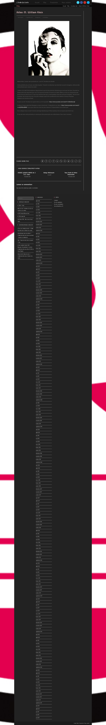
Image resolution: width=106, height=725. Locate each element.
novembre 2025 (39, 224)
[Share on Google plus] (49, 161)
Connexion (56, 200)
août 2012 (38, 670)
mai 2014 (37, 607)
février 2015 (38, 581)
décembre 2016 (39, 521)
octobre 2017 (38, 495)
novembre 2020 (39, 394)
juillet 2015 (38, 566)
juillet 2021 (38, 370)
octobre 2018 (38, 459)
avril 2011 (37, 717)
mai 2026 (37, 206)
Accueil (64, 6)
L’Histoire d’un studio (28, 230)
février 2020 (38, 411)
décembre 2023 (39, 290)
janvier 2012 (38, 691)
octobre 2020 (38, 397)
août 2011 (37, 705)
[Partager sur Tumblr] (72, 161)
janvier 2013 (38, 655)
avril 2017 (38, 509)
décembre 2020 (39, 391)
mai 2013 (37, 643)
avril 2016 (38, 539)
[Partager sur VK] (64, 161)
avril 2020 (38, 405)
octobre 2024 (38, 260)
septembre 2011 (39, 702)
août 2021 (38, 367)
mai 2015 (37, 572)
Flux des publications (58, 202)
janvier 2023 (38, 319)
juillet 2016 (38, 530)
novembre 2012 (39, 661)
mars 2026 (38, 212)
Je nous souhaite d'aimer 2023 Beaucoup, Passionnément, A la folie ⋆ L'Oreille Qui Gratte (25, 247)
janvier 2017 (38, 518)
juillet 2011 (37, 708)
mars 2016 (38, 542)
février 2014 (38, 616)
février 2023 (38, 316)
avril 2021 (37, 379)
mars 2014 (38, 613)
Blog (68, 6)
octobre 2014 (38, 593)
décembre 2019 (39, 417)
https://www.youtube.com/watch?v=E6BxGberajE (62, 101)
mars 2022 (38, 346)
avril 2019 (38, 441)
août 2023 (38, 301)
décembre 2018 (39, 453)
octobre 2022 (38, 328)
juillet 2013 (38, 637)
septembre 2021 (39, 364)
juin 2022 (37, 337)
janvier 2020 (38, 414)
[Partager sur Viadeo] (76, 161)
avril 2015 (38, 575)
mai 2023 (37, 307)
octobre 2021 (38, 361)
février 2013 (38, 652)
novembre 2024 (39, 257)
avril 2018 (38, 477)
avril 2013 (38, 646)
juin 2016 (37, 533)
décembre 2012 (39, 658)
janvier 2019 (38, 450)
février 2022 (38, 349)
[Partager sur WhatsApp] (79, 161)
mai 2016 (37, 536)
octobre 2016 (38, 527)
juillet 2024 (38, 269)
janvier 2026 (38, 218)
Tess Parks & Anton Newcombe (71, 173)
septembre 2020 (39, 399)
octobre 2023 (38, 296)
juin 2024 (37, 272)
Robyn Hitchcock (49, 172)
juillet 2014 (38, 601)
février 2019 (38, 447)
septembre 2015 (39, 560)
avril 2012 (37, 682)
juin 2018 (37, 471)
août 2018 (38, 465)
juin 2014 (37, 604)
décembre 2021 (39, 355)
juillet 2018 (38, 468)
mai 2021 (37, 376)
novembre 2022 (39, 325)
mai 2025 (37, 239)
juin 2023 (37, 304)
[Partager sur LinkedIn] (57, 161)
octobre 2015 (38, 557)
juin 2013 (37, 640)
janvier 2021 (38, 388)
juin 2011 (37, 711)
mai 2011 (37, 714)
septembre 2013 (39, 631)
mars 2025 (38, 245)
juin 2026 (37, 203)
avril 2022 (38, 343)
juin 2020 (37, 402)
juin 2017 (37, 503)
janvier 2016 (38, 548)
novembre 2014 (39, 590)
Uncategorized (74, 6)
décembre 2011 (39, 694)
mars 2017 (38, 512)
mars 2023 (38, 313)
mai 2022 (37, 340)
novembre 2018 (39, 456)
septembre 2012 (39, 667)
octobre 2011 (38, 699)
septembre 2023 (39, 298)
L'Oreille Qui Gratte (22, 2)
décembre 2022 (39, 322)
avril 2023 (38, 310)
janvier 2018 (38, 486)
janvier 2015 (38, 584)
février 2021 (38, 385)
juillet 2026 (38, 200)
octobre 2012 (38, 664)
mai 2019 (37, 438)
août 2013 (38, 634)
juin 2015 (37, 569)
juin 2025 (37, 236)
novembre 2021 (39, 358)
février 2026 (38, 215)
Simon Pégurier (20, 17)
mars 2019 (38, 444)
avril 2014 (38, 610)
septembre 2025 (39, 230)
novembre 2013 (39, 625)
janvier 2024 (38, 287)
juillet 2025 (38, 233)
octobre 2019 (38, 423)
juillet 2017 (38, 500)
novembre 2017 (39, 492)
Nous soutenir (87, 723)
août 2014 (38, 599)
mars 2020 (38, 408)
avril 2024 (38, 278)
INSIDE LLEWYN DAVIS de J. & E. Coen (27, 173)
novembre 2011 (39, 697)
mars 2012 (38, 685)
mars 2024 (38, 281)
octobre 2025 (38, 227)
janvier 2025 (38, 251)
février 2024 (38, 284)
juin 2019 (37, 435)
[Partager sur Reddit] (68, 161)
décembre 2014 (39, 587)
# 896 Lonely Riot (21, 216)
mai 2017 (37, 506)
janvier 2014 (38, 619)
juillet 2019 (38, 432)
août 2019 (38, 429)
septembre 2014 (39, 595)
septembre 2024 (39, 263)
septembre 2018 (39, 462)
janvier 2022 (38, 352)
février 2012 (38, 688)
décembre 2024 (39, 254)
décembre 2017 (39, 489)
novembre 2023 (39, 293)
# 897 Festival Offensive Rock (23, 213)
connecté (25, 188)
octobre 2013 (38, 628)
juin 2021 (37, 373)
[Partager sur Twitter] (42, 161)
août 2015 (38, 563)
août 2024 (38, 266)
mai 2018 (37, 474)
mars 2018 (38, 480)
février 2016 (38, 545)
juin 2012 (37, 676)
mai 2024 (38, 275)
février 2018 (38, 483)
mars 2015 (38, 578)
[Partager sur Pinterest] (53, 161)
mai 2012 (37, 679)
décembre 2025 (39, 221)
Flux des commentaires (58, 204)
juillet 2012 (38, 673)
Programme (81, 723)
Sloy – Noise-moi (21, 240)
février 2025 (38, 248)
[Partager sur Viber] (61, 161)
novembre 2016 (39, 524)
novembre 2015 (39, 554)
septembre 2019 (39, 426)
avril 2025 (38, 242)
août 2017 (38, 497)
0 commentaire (45, 17)
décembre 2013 (39, 622)
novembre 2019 (39, 420)
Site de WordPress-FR (58, 206)
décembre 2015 (39, 551)
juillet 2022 (38, 334)
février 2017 (38, 515)
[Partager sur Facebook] (46, 161)
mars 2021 (38, 382)
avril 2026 (38, 209)
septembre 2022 (39, 331)
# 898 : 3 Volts (21, 205)
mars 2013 (38, 649)
